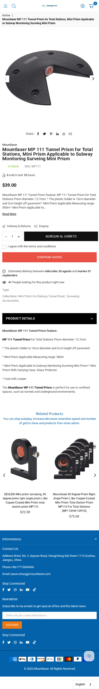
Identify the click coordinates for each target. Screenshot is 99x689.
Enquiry (43, 226)
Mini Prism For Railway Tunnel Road (41, 296)
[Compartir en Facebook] (38, 134)
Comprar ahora (49, 257)
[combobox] (83, 684)
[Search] (14, 5)
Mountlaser (9, 144)
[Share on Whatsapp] (64, 134)
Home (6, 15)
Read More (9, 214)
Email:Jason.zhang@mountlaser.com (26, 574)
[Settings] (83, 5)
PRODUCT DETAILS (20, 318)
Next (93, 78)
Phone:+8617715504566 (18, 567)
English (80, 684)
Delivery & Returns (18, 226)
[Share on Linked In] (57, 134)
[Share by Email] (70, 134)
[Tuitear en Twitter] (45, 134)
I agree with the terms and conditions (31, 246)
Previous (5, 78)
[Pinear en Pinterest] (51, 134)
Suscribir (12, 624)
